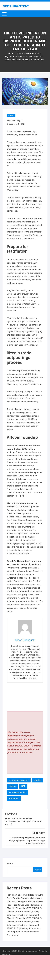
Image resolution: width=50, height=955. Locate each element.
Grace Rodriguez (15, 120)
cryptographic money (18, 780)
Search (10, 863)
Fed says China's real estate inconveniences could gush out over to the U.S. (23, 821)
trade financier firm (17, 792)
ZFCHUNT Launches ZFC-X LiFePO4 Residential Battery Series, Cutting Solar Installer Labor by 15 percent (24, 911)
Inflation (12, 786)
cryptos (37, 780)
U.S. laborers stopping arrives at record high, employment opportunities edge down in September (26, 840)
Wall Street (14, 798)
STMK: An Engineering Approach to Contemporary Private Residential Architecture (23, 931)
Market (11, 115)
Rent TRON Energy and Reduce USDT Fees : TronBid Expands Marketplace (25, 896)
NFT (23, 786)
